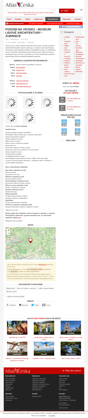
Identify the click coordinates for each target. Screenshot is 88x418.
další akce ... (9, 390)
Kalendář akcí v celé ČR (17, 337)
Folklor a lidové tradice (46, 288)
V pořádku (51, 416)
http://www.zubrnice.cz (23, 86)
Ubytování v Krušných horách (40, 384)
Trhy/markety (80, 58)
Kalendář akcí (53, 19)
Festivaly (67, 58)
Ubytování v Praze (37, 388)
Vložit (65, 11)
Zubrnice (19, 76)
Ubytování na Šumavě (38, 380)
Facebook (12, 305)
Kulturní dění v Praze (11, 398)
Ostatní (78, 69)
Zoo (60, 388)
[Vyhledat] (54, 10)
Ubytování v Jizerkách (38, 382)
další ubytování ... (37, 390)
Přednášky (79, 61)
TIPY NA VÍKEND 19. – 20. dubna (74, 108)
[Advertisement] (70, 156)
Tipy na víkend (9, 396)
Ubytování (66, 19)
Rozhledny (62, 380)
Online (78, 67)
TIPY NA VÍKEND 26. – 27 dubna (74, 100)
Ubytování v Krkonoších (39, 378)
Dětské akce (10, 288)
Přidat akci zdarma (72, 371)
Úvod (9, 19)
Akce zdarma (9, 382)
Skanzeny (62, 382)
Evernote (24, 305)
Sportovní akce (11, 291)
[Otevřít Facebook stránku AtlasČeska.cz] (71, 27)
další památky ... (63, 390)
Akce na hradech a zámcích (26, 288)
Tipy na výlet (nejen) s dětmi (70, 358)
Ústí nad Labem (21, 73)
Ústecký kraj (20, 70)
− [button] (8, 233)
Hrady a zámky (63, 378)
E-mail (47, 305)
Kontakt (78, 19)
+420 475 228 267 (22, 81)
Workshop (79, 71)
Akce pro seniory (10, 380)
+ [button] (8, 230)
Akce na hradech (10, 378)
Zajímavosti (38, 19)
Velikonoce (79, 52)
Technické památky (64, 384)
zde (20, 217)
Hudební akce (9, 388)
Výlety (27, 19)
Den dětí (78, 56)
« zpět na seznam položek (15, 296)
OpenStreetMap (44, 259)
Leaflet (36, 259)
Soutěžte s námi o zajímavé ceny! (44, 358)
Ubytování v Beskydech (39, 386)
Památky (18, 19)
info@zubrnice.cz (22, 83)
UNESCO (62, 386)
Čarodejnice (80, 54)
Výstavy (67, 61)
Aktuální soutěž (36, 396)
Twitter (36, 305)
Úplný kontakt (63, 408)
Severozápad (20, 67)
